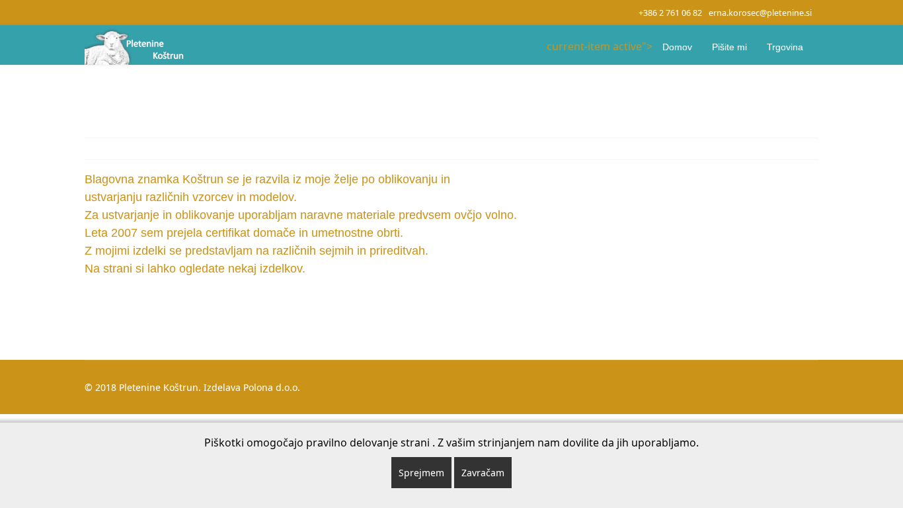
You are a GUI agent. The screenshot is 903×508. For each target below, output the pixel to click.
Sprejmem (421, 472)
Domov (677, 47)
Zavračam (482, 472)
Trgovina (785, 47)
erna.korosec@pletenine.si (760, 13)
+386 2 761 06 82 (670, 13)
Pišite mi (729, 47)
